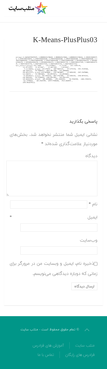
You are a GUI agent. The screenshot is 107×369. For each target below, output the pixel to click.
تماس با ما (46, 355)
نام (93, 204)
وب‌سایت (88, 240)
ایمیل (53, 217)
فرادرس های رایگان (80, 355)
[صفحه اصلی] (29, 8)
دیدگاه (91, 156)
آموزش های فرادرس (48, 345)
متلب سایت (85, 345)
